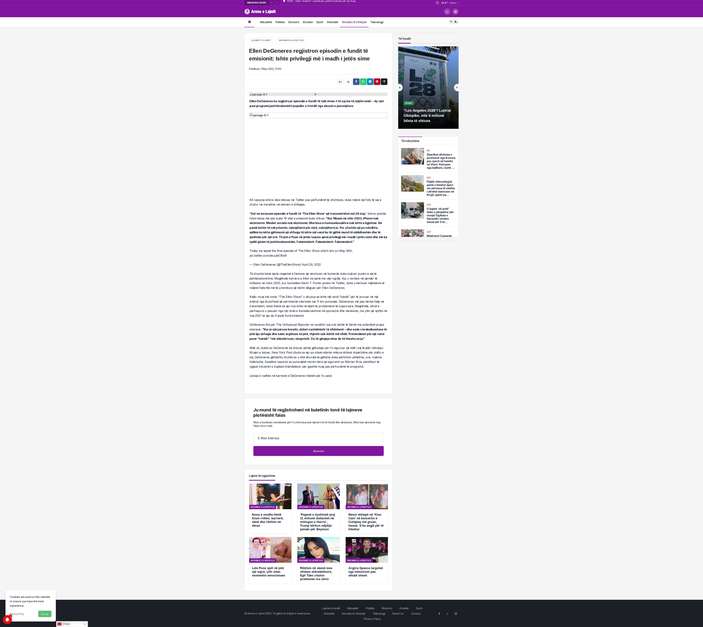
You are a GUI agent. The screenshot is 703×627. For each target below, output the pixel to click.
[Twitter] (447, 613)
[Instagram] (456, 613)
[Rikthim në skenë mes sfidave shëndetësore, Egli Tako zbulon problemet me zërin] (318, 560)
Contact (416, 613)
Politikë (280, 22)
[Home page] (249, 22)
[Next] (277, 2)
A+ (340, 82)
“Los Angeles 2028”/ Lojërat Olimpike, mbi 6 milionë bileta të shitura (427, 115)
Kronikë (308, 22)
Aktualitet (266, 22)
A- (348, 82)
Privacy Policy (17, 614)
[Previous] (271, 2)
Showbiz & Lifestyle (354, 22)
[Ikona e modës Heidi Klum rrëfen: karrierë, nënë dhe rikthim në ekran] (270, 509)
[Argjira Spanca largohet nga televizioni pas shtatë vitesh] (367, 560)
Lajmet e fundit (331, 608)
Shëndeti (332, 22)
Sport (319, 22)
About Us (398, 613)
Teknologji (377, 22)
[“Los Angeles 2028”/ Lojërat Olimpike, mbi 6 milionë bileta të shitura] (428, 87)
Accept (45, 614)
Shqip (66, 623)
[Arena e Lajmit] (260, 11)
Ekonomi (293, 22)
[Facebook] (439, 613)
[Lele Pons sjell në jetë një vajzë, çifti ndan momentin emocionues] (270, 560)
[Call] (447, 11)
